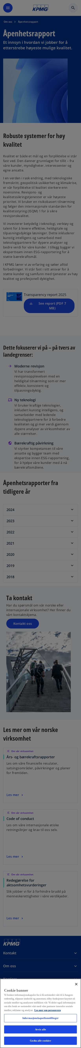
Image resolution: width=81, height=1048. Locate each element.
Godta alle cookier (40, 1040)
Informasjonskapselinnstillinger (40, 1018)
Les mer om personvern (47, 1010)
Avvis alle (40, 1029)
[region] (40, 1013)
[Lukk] (76, 984)
